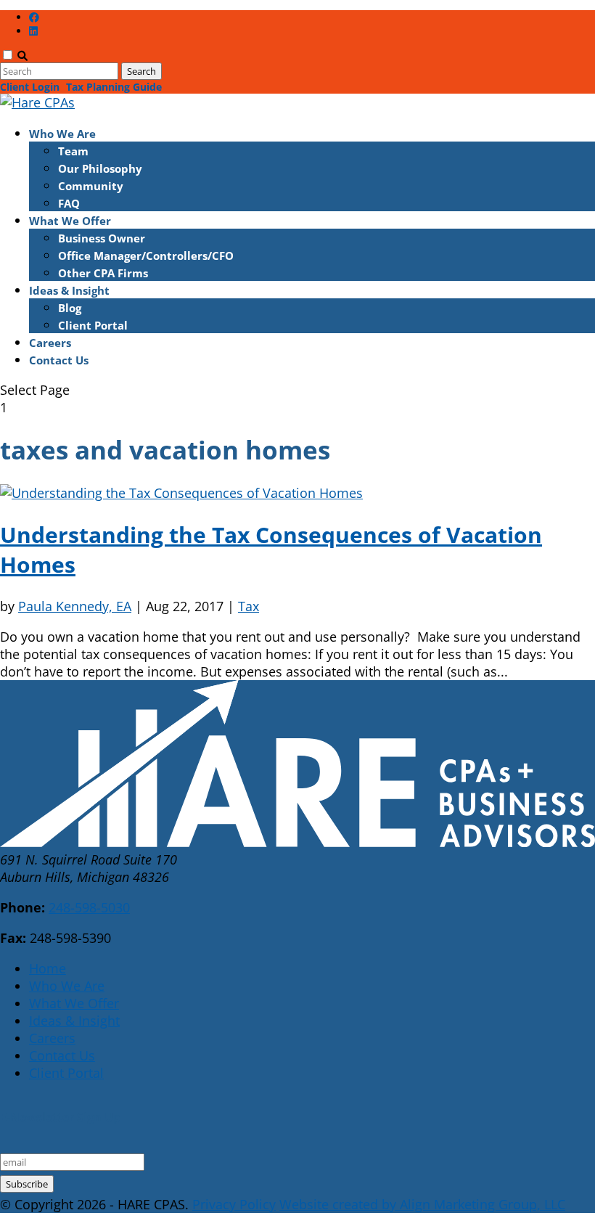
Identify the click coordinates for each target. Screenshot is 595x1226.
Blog (69, 308)
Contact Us (59, 360)
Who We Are (62, 133)
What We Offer (70, 220)
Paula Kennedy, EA (74, 606)
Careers (50, 342)
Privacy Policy (234, 1204)
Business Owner (101, 238)
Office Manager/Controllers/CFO (146, 255)
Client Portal (93, 325)
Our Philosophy (100, 168)
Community (90, 186)
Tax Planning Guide (114, 87)
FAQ (69, 203)
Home (47, 968)
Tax (248, 606)
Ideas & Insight (69, 290)
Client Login (30, 87)
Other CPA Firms (103, 273)
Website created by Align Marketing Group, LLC (422, 1204)
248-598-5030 (89, 907)
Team (73, 151)
